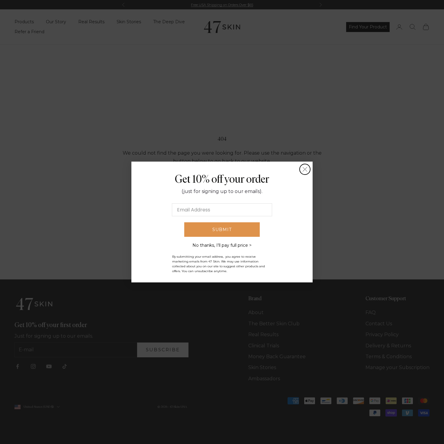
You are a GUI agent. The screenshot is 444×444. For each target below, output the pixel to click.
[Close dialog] (305, 169)
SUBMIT (222, 229)
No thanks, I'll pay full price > (222, 245)
